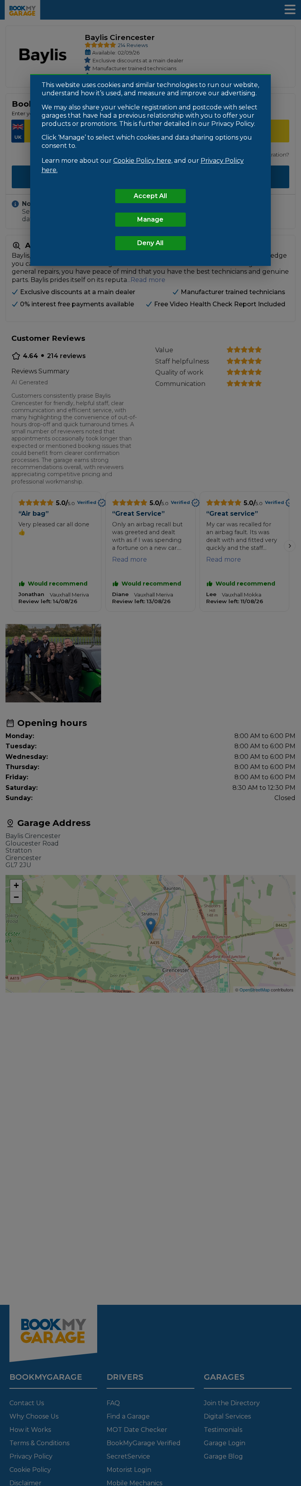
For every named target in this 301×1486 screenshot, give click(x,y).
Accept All (150, 196)
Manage (150, 219)
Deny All (150, 243)
